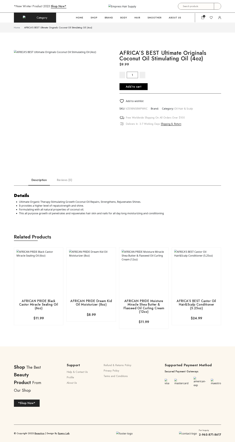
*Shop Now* (26, 403)
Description (39, 180)
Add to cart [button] (38, 286)
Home (79, 17)
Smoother (154, 17)
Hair (137, 17)
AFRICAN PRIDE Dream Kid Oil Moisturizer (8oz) (91, 303)
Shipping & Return (171, 124)
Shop (94, 17)
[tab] (39, 171)
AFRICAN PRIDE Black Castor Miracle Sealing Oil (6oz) (38, 305)
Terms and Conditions (116, 376)
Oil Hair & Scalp (183, 108)
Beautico (39, 433)
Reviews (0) (64, 180)
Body (123, 17)
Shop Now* (58, 6)
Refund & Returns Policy (117, 365)
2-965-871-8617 (210, 435)
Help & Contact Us (77, 372)
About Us (175, 17)
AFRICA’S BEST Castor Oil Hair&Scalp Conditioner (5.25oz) (196, 305)
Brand (109, 17)
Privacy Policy (111, 370)
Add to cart (133, 87)
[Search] (217, 6)
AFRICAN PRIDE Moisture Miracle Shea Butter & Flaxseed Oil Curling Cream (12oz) (143, 306)
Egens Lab (64, 433)
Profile (70, 377)
